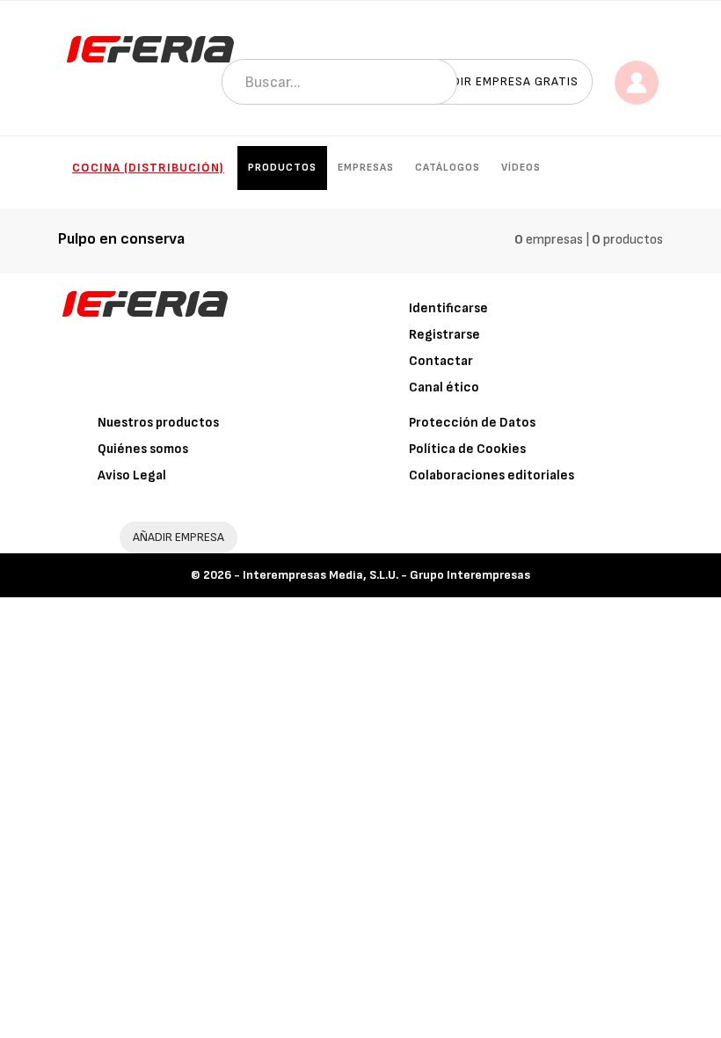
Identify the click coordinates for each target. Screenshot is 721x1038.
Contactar (441, 361)
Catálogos (447, 167)
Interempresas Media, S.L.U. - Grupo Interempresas (386, 574)
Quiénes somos (143, 449)
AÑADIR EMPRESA (178, 537)
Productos (282, 167)
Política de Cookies (467, 449)
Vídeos (521, 167)
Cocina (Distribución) (148, 167)
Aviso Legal (132, 475)
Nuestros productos (158, 422)
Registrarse (444, 334)
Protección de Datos (472, 422)
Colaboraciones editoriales (491, 475)
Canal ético (444, 387)
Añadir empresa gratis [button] (503, 81)
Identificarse (448, 308)
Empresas (366, 167)
